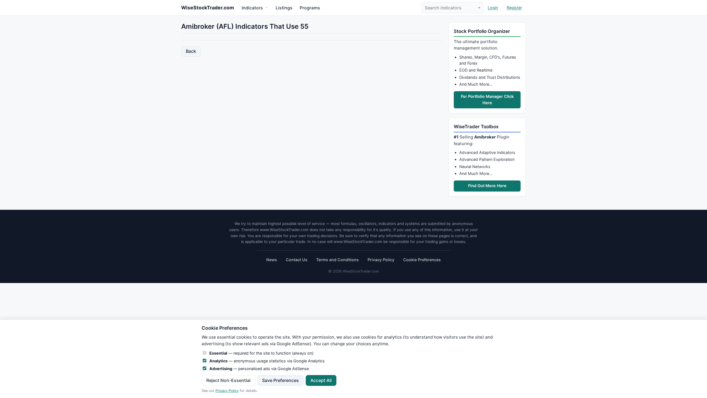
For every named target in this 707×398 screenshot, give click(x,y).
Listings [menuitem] (284, 8)
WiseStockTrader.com (207, 8)
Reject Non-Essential (228, 380)
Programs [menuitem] (310, 8)
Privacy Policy (381, 259)
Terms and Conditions (337, 259)
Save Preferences (280, 380)
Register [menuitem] (514, 8)
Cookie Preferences (422, 259)
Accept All (321, 380)
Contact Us (296, 259)
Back (191, 51)
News (271, 259)
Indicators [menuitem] (252, 8)
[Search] (479, 8)
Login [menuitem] (493, 8)
